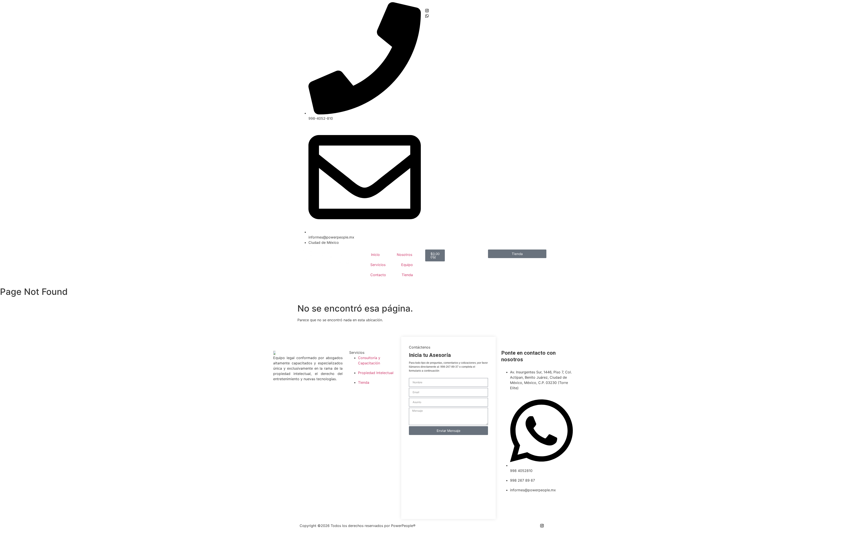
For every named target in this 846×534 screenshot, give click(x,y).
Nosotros (404, 254)
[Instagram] (542, 525)
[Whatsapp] (485, 15)
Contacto (378, 275)
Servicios (378, 264)
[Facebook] (485, 4)
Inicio (375, 254)
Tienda (407, 275)
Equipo (407, 264)
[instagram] (485, 10)
